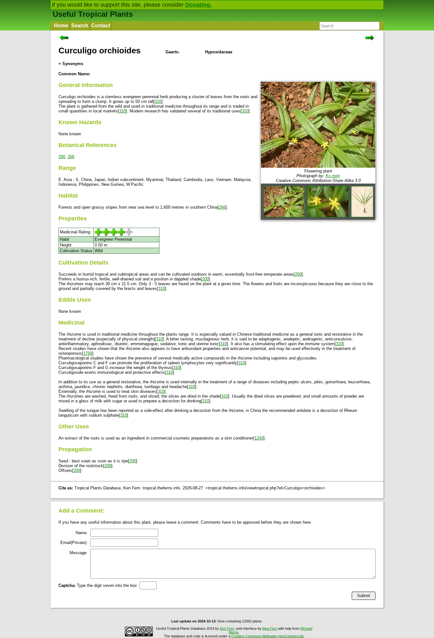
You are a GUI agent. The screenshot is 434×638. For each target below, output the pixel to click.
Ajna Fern (269, 628)
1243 (258, 438)
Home (61, 25)
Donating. (198, 5)
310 (158, 101)
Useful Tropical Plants (93, 14)
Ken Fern (227, 628)
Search (79, 25)
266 (71, 156)
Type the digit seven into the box (97, 585)
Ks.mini (333, 175)
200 (61, 156)
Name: (82, 532)
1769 (87, 353)
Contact (100, 25)
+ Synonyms (70, 63)
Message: (79, 552)
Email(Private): (74, 542)
